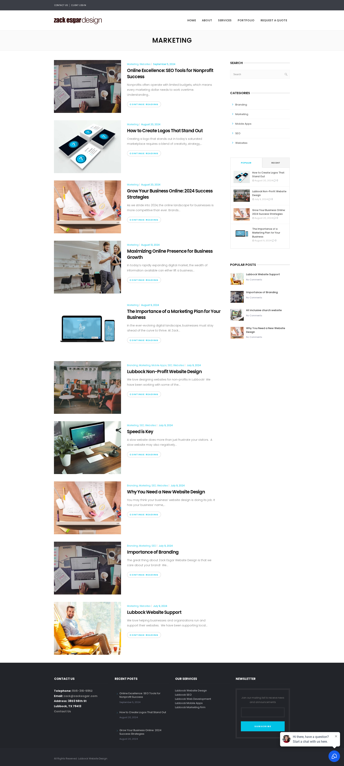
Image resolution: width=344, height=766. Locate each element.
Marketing (133, 64)
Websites (145, 64)
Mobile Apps (159, 365)
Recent (275, 162)
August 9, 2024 (150, 305)
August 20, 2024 (150, 124)
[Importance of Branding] (87, 568)
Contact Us (61, 5)
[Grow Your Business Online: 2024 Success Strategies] (87, 207)
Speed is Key (140, 432)
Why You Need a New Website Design (166, 492)
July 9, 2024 (194, 365)
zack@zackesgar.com (80, 696)
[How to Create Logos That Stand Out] (87, 146)
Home (191, 20)
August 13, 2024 (150, 244)
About (207, 20)
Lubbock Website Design (191, 690)
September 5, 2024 (164, 64)
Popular (246, 162)
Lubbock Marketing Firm (190, 707)
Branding (132, 365)
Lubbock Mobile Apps (189, 703)
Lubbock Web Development (193, 699)
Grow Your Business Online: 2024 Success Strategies (170, 194)
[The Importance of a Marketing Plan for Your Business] (87, 327)
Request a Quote (274, 20)
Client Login (78, 5)
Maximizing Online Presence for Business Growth (170, 254)
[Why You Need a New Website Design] (87, 508)
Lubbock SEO (183, 695)
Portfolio (246, 20)
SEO (170, 365)
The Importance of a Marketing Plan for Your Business (174, 314)
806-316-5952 (82, 691)
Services (225, 20)
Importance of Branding (153, 552)
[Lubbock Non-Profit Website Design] (87, 387)
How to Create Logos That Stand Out (165, 131)
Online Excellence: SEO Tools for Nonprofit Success (170, 73)
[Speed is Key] (87, 448)
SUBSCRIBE (262, 726)
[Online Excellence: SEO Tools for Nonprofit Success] (87, 86)
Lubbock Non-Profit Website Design (164, 372)
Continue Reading (144, 104)
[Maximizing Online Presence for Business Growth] (87, 267)
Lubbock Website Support (154, 612)
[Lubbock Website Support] (87, 628)
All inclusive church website (264, 310)
